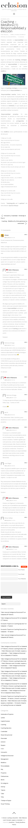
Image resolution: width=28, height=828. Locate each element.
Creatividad (4, 731)
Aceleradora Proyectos (7, 714)
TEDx (2, 797)
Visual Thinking (5, 804)
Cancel (24, 566)
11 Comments (21, 36)
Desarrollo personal (6, 735)
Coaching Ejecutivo (6, 728)
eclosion (8, 36)
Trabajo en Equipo (6, 800)
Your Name (21, 570)
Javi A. (16, 566)
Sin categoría (4, 783)
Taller (2, 793)
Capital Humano (5, 721)
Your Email (21, 574)
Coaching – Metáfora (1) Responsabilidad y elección (13, 26)
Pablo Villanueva (4, 34)
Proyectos (3, 773)
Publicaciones (4, 776)
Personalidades (5, 766)
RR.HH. (3, 780)
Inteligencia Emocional (7, 755)
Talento (3, 790)
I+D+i (2, 749)
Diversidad (4, 738)
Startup (3, 787)
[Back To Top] (14, 813)
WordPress (11, 822)
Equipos (3, 745)
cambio (12, 34)
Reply (25, 234)
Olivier (7, 235)
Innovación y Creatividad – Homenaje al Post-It (13, 217)
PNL (2, 769)
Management (4, 759)
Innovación (4, 752)
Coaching (16, 34)
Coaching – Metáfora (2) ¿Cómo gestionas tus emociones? (14, 222)
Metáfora (13, 36)
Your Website (22, 579)
